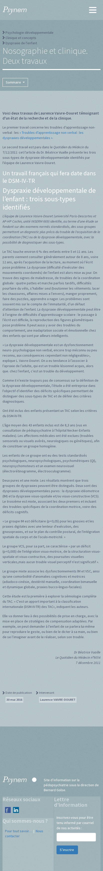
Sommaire (14, 82)
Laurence (58, 699)
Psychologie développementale (30, 32)
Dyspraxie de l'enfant (21, 43)
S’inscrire (67, 849)
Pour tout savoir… (18, 831)
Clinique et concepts (21, 38)
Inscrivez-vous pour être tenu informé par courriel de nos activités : (75, 822)
